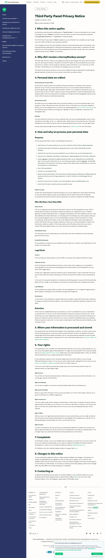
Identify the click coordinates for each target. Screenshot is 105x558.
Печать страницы (41, 9)
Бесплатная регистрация (92, 2)
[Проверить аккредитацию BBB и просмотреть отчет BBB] (49, 552)
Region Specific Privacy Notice (50, 353)
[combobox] (34, 533)
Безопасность (6, 57)
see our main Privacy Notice (85, 107)
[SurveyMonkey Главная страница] (12, 2)
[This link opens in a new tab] (86, 533)
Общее (4, 61)
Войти (81, 2)
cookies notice (75, 126)
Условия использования (9, 18)
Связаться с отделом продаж (71, 2)
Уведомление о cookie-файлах (73, 550)
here (76, 448)
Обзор (4, 15)
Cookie (4, 41)
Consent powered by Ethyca (96, 556)
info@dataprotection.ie (78, 445)
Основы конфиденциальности (11, 32)
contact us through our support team (45, 363)
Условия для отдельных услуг (11, 28)
